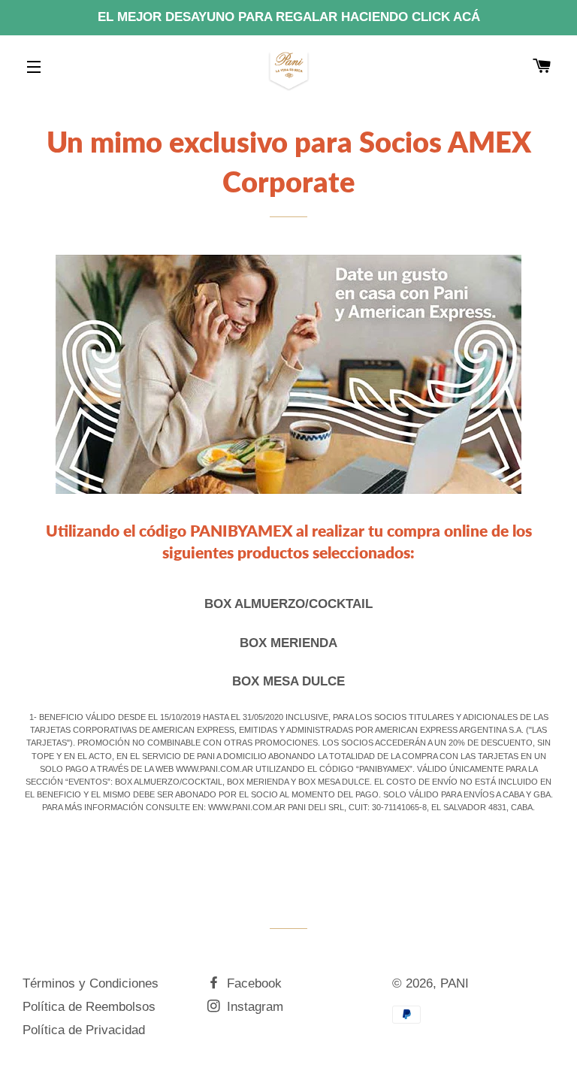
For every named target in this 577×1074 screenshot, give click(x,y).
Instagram (253, 1007)
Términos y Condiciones (91, 983)
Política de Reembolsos (89, 1007)
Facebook (252, 983)
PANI (454, 983)
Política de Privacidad (84, 1030)
